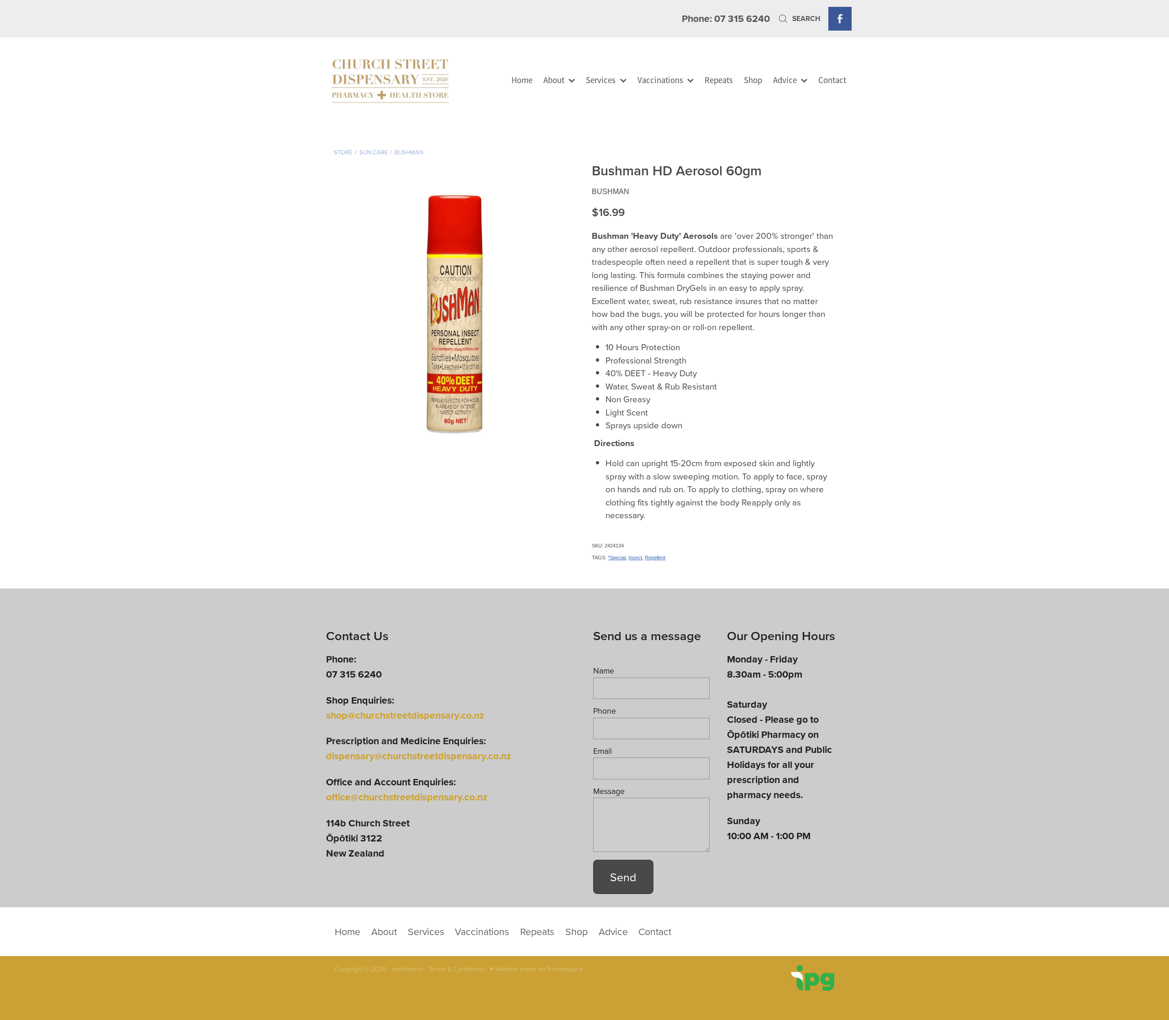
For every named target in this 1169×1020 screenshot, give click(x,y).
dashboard (407, 968)
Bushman (409, 152)
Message (609, 791)
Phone (604, 711)
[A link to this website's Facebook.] (840, 18)
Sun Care (373, 152)
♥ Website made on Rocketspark (536, 968)
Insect (635, 557)
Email (602, 751)
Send (623, 877)
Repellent (655, 557)
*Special (617, 557)
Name (603, 671)
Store (343, 152)
